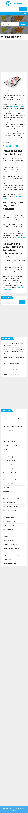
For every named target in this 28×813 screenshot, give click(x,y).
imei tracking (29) (8, 468)
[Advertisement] (14, 56)
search (23, 9)
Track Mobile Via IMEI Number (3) (12, 552)
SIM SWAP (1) (6, 537)
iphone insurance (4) (9, 476)
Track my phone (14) (9, 559)
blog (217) (5, 415)
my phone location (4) (9, 514)
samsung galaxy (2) (8, 529)
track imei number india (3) (11, 548)
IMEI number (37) (8, 457)
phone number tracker (16, 106)
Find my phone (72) (8, 430)
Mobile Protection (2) (9, 502)
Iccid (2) (5, 449)
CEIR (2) (5, 422)
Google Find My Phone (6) (10, 441)
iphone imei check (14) (9, 472)
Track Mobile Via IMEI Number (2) (12, 556)
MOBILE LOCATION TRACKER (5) (12, 495)
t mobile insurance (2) (9, 540)
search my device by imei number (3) (13, 533)
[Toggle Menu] (25, 13)
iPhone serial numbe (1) (9, 479)
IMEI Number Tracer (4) (10, 460)
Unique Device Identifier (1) (10, 563)
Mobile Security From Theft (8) (11, 506)
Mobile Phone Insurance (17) (11, 498)
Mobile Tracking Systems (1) (11, 510)
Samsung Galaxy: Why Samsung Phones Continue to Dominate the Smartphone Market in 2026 (12, 372)
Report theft (10, 146)
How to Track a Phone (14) (10, 445)
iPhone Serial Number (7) (10, 483)
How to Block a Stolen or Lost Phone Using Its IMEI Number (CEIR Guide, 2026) (13, 352)
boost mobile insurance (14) (11, 419)
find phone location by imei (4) (11, 438)
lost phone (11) (7, 491)
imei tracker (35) (7, 464)
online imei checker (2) (9, 521)
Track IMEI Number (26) (10, 544)
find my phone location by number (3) (14, 434)
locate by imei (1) (7, 487)
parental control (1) (8, 525)
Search (22, 302)
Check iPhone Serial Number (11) (12, 426)
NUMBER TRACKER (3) (9, 517)
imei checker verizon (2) (10, 453)
